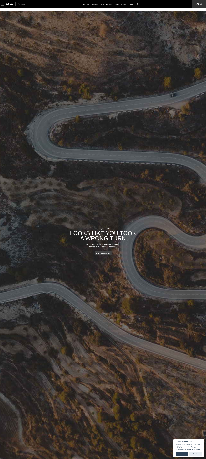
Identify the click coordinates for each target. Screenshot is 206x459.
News (117, 4)
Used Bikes (95, 4)
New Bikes (86, 4)
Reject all (195, 453)
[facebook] (197, 4)
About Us (123, 4)
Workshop (109, 4)
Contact (131, 4)
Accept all (181, 453)
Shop (102, 4)
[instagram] (200, 4)
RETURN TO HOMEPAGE (103, 253)
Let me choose (196, 449)
